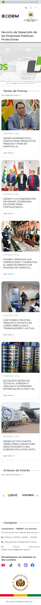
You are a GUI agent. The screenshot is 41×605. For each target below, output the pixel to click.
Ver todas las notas (10, 95)
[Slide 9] (26, 83)
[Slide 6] (19, 83)
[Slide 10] (29, 83)
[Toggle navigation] (35, 8)
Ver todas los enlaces (11, 475)
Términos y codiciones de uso (19, 602)
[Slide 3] (12, 83)
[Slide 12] (34, 83)
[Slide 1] (7, 83)
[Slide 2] (10, 83)
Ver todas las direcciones (26, 532)
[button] (4, 495)
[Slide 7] (22, 83)
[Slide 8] (24, 83)
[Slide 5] (17, 83)
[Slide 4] (14, 83)
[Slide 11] (31, 83)
